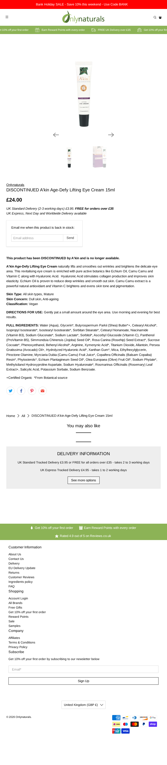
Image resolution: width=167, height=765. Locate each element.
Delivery (14, 563)
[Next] (111, 135)
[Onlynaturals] (83, 17)
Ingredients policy (20, 581)
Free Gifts (15, 607)
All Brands (15, 603)
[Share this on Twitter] (10, 391)
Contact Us (16, 559)
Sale (11, 621)
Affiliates (14, 638)
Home (10, 415)
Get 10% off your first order (27, 612)
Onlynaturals (15, 185)
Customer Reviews (21, 577)
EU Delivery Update (21, 568)
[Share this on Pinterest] (32, 391)
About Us (14, 554)
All (23, 415)
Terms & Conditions (21, 642)
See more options (83, 480)
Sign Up (83, 681)
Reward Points (18, 616)
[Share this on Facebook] (21, 391)
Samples (14, 626)
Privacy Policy (17, 647)
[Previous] (56, 135)
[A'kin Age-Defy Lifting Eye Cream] (83, 84)
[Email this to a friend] (42, 391)
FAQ (11, 586)
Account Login (18, 598)
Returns (13, 572)
